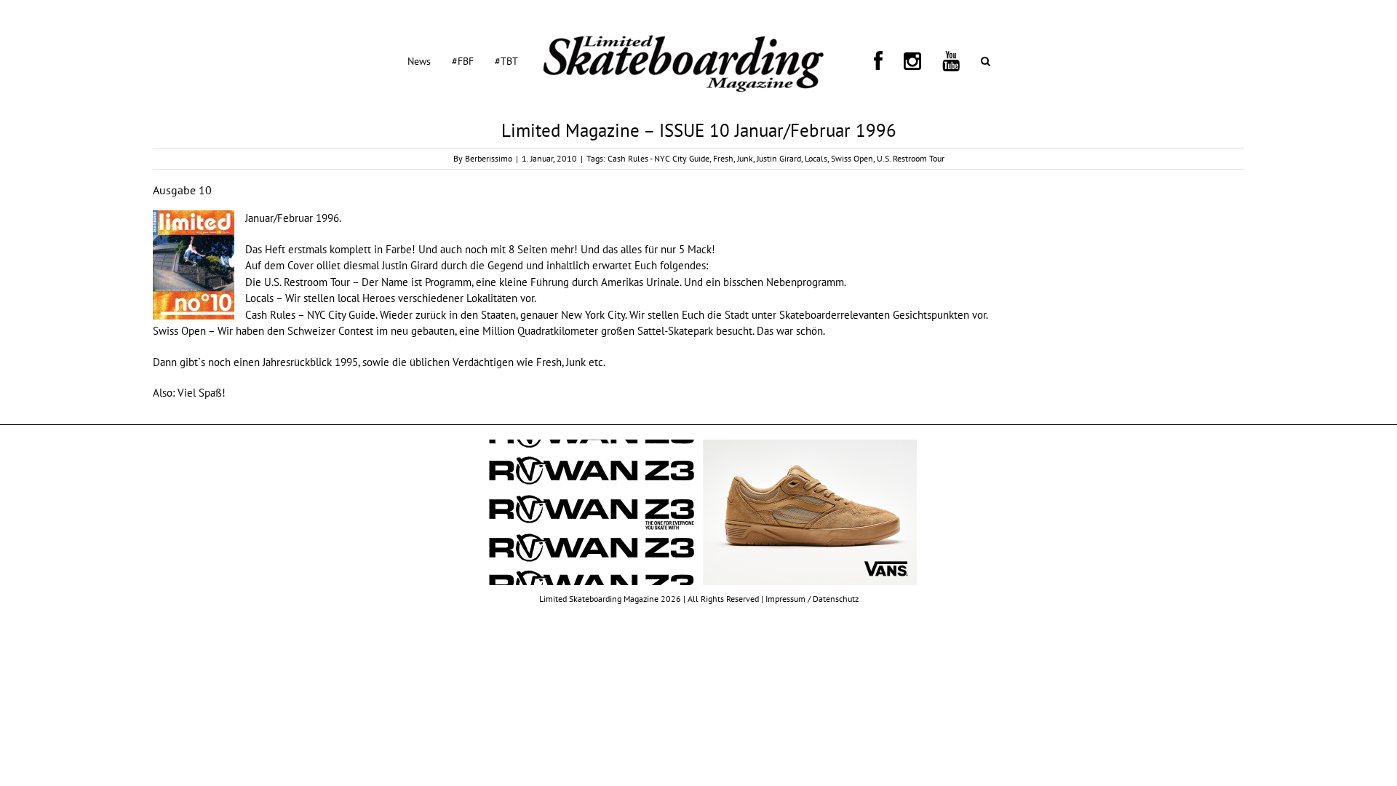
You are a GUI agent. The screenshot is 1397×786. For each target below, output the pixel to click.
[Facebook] (867, 60)
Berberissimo (488, 158)
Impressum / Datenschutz (812, 598)
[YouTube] (905, 60)
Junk (745, 158)
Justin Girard (779, 158)
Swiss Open (852, 158)
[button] (922, 60)
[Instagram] (884, 60)
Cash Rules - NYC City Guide (658, 158)
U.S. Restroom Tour (910, 158)
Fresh (723, 158)
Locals (816, 158)
